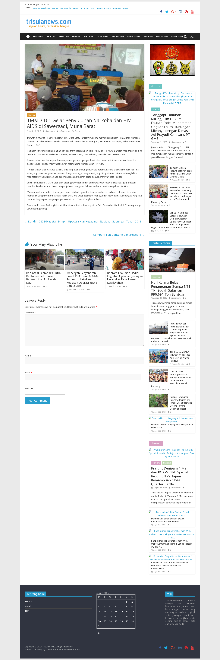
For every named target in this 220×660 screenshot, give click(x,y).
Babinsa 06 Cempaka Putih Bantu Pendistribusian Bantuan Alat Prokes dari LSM (43, 277)
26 (110, 621)
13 (116, 611)
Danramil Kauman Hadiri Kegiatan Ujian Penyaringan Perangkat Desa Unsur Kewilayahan (125, 277)
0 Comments (64, 131)
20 (116, 616)
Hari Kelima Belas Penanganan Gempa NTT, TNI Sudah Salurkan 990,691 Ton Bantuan (171, 288)
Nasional (38, 36)
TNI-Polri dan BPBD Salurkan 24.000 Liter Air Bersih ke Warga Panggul (180, 356)
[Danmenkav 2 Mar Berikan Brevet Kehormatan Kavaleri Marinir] (171, 512)
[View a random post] (192, 36)
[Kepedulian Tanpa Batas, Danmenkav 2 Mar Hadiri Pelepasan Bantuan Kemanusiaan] (171, 556)
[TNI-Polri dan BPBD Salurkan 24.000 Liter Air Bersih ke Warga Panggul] (158, 350)
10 (99, 611)
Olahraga (102, 36)
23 (132, 616)
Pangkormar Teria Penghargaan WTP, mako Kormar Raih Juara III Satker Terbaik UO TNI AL (171, 543)
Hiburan (88, 36)
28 (121, 621)
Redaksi (28, 601)
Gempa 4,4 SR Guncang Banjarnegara (118, 234)
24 (99, 621)
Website (29, 388)
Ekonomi (64, 36)
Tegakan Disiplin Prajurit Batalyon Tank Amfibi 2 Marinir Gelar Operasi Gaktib (181, 172)
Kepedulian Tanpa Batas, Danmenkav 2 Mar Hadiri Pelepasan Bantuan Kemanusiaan (170, 565)
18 (105, 616)
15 (127, 611)
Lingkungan (178, 36)
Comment (31, 312)
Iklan (27, 610)
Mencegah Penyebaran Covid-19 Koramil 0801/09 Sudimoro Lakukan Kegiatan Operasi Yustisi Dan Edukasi (83, 279)
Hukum (51, 36)
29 (127, 621)
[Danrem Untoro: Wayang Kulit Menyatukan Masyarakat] (171, 418)
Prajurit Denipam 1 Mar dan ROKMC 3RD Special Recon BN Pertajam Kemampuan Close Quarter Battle (169, 476)
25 (105, 621)
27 (116, 621)
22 (127, 616)
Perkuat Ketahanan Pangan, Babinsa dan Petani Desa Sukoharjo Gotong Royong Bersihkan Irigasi (181, 402)
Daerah (76, 36)
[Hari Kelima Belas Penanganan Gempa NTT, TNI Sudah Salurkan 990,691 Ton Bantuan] (172, 249)
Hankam (148, 36)
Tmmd (77, 131)
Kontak (28, 606)
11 (105, 611)
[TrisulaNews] (28, 36)
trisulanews (49, 131)
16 (132, 611)
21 (121, 616)
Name (29, 355)
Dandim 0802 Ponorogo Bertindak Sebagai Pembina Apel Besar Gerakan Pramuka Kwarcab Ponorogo (82, 7)
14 (121, 611)
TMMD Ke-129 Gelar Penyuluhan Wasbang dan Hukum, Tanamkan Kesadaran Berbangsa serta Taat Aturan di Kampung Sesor (171, 195)
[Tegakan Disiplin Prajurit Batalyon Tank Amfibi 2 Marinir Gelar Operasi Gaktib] (158, 166)
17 (99, 616)
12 (110, 611)
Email (28, 372)
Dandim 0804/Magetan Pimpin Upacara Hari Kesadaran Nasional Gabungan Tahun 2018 (83, 221)
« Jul (98, 633)
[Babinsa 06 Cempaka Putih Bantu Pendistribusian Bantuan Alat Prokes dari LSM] (44, 251)
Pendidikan (133, 36)
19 (110, 616)
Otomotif (162, 36)
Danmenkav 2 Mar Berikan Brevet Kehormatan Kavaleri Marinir (167, 520)
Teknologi (118, 36)
